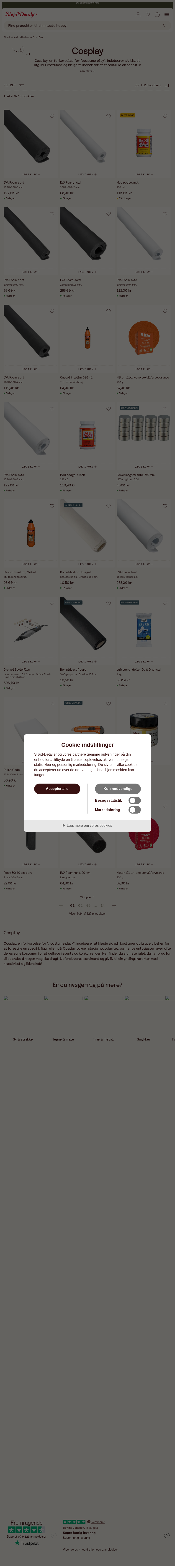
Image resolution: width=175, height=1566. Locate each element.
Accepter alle (57, 789)
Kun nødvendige (117, 789)
